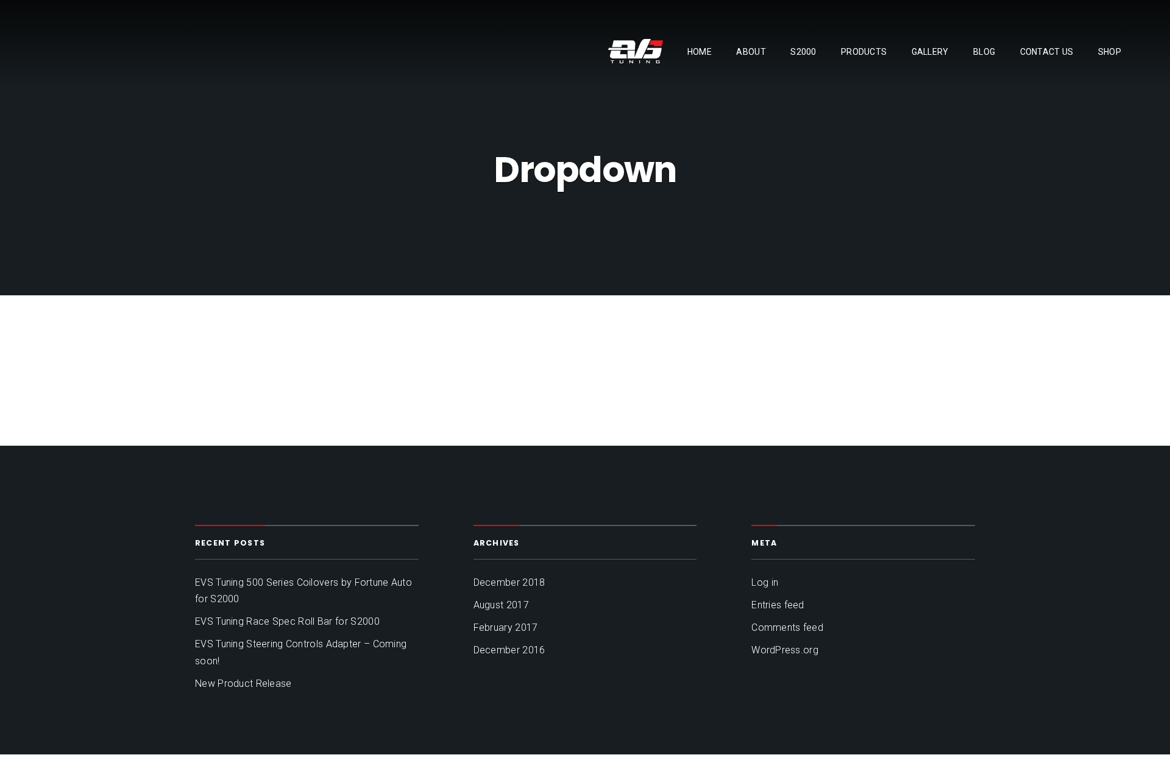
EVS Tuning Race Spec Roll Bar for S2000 (287, 621)
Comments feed (787, 627)
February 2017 (505, 627)
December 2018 (509, 582)
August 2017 (501, 605)
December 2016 (509, 650)
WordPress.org (784, 650)
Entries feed (777, 605)
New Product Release (243, 683)
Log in (764, 582)
